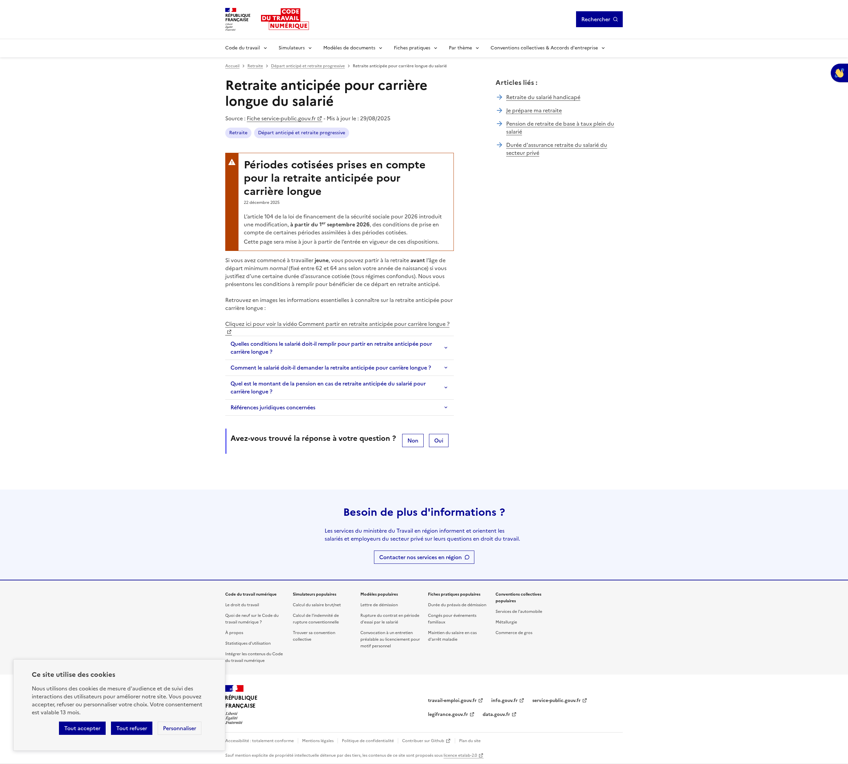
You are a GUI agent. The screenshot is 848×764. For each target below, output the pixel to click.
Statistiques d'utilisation (248, 643)
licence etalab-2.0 (460, 755)
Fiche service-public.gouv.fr (281, 118)
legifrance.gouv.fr (448, 714)
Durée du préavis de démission (457, 605)
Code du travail (242, 47)
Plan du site (470, 741)
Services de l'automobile (519, 612)
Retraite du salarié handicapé (543, 97)
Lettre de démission (379, 605)
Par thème (460, 47)
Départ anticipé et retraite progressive (308, 66)
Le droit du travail (242, 605)
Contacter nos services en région (420, 557)
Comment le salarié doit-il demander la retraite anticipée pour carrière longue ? (331, 368)
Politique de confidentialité (368, 741)
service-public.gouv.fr (556, 700)
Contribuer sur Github (423, 741)
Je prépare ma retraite (534, 110)
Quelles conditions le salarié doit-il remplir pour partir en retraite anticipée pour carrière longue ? (331, 348)
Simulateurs (292, 47)
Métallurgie (506, 622)
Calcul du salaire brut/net (317, 605)
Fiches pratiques (412, 47)
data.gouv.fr (496, 714)
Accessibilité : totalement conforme (259, 741)
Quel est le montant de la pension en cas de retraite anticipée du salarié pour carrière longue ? (328, 387)
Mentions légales (318, 741)
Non (412, 440)
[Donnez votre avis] (839, 73)
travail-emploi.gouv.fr (452, 700)
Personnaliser (179, 728)
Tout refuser (131, 728)
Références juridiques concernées (273, 407)
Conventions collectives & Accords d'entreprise (544, 47)
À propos (234, 633)
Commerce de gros (514, 633)
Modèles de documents (349, 47)
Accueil (232, 66)
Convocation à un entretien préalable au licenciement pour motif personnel (390, 639)
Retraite (255, 66)
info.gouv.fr (504, 700)
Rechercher (595, 19)
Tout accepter (82, 728)
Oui (438, 440)
